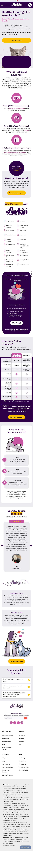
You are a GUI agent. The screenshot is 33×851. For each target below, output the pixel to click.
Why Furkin (5, 758)
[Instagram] (21, 723)
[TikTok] (14, 723)
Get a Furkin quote (16, 661)
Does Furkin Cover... (7, 775)
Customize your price (16, 193)
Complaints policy (24, 770)
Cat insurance (6, 764)
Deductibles (5, 738)
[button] (2, 545)
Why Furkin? (16, 323)
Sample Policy (22, 761)
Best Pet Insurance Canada (7, 748)
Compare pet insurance (5, 771)
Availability (22, 758)
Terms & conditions (24, 767)
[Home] (16, 5)
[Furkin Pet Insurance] (16, 706)
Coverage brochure (7, 767)
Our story (21, 738)
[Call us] (30, 5)
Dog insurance (6, 761)
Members (21, 741)
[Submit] (25, 718)
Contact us (22, 735)
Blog (20, 744)
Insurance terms (6, 741)
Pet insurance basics (7, 735)
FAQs (3, 744)
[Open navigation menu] (2, 4)
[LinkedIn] (18, 723)
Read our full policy (16, 417)
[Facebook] (11, 723)
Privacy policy (22, 764)
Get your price (16, 40)
